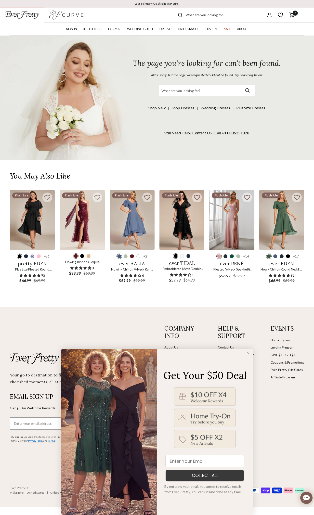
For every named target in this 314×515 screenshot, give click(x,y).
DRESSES (165, 29)
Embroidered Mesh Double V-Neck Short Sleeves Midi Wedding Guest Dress (182, 269)
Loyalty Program (282, 347)
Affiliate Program (283, 377)
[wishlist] (280, 15)
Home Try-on (280, 340)
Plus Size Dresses (250, 107)
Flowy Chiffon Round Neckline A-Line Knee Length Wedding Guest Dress (282, 269)
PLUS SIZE (211, 29)
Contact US (202, 132)
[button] (47, 197)
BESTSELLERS (92, 29)
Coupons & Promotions (287, 362)
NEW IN (71, 29)
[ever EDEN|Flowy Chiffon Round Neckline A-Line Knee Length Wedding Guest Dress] (281, 220)
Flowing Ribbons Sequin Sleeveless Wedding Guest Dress (82, 262)
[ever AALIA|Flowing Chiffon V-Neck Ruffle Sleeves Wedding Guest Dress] (132, 220)
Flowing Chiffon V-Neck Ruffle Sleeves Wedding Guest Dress (132, 269)
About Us (171, 347)
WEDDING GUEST (140, 29)
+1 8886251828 (235, 132)
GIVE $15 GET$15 (284, 355)
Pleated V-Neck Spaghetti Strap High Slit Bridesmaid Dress (231, 269)
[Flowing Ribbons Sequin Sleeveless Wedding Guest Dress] (82, 220)
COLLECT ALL (205, 475)
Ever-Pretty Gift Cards (287, 370)
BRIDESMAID (188, 29)
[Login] (269, 15)
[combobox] (222, 15)
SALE (227, 29)
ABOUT (242, 29)
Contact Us (226, 347)
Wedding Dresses (215, 107)
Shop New (157, 107)
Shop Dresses (183, 107)
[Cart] (291, 15)
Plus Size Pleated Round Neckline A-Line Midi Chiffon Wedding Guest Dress (32, 269)
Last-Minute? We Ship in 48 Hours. (157, 3)
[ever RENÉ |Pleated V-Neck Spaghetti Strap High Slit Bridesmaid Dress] (231, 220)
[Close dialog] (248, 353)
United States (35, 492)
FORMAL (114, 29)
